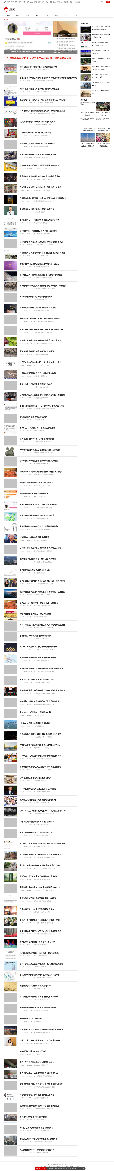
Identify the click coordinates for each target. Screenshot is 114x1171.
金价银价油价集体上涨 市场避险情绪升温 (36, 297)
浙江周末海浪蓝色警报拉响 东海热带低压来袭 (38, 658)
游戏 (28, 2)
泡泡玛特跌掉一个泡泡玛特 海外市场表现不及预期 (39, 220)
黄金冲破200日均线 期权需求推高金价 (35, 570)
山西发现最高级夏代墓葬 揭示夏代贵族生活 (37, 351)
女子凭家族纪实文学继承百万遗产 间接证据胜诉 (39, 1073)
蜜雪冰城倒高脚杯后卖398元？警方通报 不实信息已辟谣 (42, 406)
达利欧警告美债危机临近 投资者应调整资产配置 (39, 461)
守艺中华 (59, 2)
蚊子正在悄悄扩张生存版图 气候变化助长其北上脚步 (40, 362)
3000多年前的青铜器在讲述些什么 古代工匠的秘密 (40, 450)
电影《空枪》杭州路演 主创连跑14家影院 (36, 712)
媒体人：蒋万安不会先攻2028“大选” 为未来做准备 (40, 1040)
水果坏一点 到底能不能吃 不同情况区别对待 (37, 143)
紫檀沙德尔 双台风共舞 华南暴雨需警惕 (35, 636)
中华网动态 (76, 1166)
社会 (27, 15)
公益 (47, 2)
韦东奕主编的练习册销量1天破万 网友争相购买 (38, 504)
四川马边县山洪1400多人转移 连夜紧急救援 (37, 439)
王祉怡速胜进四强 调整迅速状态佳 (33, 417)
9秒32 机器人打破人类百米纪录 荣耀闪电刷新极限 (39, 89)
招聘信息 (55, 1166)
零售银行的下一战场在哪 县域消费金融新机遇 (38, 1008)
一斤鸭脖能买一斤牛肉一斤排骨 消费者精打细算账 (39, 165)
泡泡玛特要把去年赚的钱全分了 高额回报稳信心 (39, 526)
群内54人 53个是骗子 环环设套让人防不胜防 (37, 428)
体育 (37, 15)
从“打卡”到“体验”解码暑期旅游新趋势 (60, 1168)
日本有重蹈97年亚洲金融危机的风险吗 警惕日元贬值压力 (42, 111)
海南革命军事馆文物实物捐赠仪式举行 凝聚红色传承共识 (42, 690)
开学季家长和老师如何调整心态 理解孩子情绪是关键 (40, 756)
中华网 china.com (10, 9)
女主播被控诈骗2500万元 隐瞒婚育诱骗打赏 (37, 1150)
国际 (17, 15)
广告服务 (45, 1166)
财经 (16, 2)
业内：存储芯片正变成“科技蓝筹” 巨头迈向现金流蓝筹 (41, 964)
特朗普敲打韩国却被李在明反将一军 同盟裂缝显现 (39, 701)
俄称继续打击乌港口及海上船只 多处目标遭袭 (38, 559)
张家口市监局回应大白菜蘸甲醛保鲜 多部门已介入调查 (41, 668)
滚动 (75, 15)
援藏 (35, 2)
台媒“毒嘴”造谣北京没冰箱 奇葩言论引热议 (37, 1095)
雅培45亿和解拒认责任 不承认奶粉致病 (35, 614)
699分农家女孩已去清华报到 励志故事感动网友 (38, 67)
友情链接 (71, 1166)
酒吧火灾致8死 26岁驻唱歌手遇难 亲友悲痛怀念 (39, 1139)
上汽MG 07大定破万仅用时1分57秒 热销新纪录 (38, 647)
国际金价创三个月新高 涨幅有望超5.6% (35, 986)
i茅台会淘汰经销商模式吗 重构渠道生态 (35, 133)
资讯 (8, 2)
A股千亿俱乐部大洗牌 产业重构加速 (34, 493)
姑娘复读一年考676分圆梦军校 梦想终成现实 (37, 122)
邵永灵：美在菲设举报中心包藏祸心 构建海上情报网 (40, 920)
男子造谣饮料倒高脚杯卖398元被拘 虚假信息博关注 (40, 318)
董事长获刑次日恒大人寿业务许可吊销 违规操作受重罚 (41, 1084)
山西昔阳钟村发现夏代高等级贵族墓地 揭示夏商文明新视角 (43, 286)
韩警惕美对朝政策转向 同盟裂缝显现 (34, 537)
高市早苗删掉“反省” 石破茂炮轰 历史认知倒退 (38, 789)
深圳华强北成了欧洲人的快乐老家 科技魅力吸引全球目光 (42, 592)
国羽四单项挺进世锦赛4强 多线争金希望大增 (37, 942)
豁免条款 (66, 1166)
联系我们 (50, 1166)
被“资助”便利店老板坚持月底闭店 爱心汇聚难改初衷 (40, 548)
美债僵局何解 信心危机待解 (31, 1018)
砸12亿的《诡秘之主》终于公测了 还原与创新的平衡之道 (42, 843)
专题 (46, 15)
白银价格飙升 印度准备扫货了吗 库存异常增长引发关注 (42, 734)
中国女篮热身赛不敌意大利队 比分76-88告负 (37, 679)
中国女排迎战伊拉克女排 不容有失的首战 (36, 384)
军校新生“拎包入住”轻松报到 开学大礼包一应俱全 (39, 264)
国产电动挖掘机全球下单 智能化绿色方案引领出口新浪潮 (42, 395)
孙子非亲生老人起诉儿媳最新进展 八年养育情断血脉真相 (42, 625)
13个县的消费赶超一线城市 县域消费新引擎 (37, 822)
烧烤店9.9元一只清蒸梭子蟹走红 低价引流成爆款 (39, 603)
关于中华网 (39, 1166)
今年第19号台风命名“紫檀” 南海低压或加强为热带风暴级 (42, 253)
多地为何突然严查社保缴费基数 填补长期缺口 (38, 898)
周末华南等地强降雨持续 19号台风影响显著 (37, 515)
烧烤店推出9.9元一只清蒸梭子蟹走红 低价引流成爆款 (41, 472)
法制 (54, 2)
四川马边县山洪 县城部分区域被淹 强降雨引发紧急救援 (42, 1029)
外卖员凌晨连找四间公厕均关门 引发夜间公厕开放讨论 (41, 329)
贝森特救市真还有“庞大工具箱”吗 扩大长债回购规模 (40, 767)
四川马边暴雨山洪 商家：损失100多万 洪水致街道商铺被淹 (43, 198)
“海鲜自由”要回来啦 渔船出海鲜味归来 (35, 723)
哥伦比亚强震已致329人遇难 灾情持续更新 (36, 483)
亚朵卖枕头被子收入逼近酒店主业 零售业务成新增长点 (41, 242)
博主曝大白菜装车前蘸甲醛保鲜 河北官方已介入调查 (40, 340)
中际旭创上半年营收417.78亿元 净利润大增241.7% (40, 887)
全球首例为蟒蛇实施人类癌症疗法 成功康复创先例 (39, 1106)
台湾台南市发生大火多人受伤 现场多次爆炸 (37, 909)
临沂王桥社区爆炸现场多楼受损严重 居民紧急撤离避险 (41, 854)
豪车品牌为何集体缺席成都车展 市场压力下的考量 (39, 975)
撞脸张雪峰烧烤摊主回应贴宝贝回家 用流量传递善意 (40, 931)
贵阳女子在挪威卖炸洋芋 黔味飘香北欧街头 (37, 1062)
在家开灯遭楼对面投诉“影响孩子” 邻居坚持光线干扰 (40, 187)
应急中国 (66, 2)
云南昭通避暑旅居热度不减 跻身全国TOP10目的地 (40, 745)
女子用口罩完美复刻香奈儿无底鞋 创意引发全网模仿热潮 (42, 581)
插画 (39, 2)
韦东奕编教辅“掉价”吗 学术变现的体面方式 (37, 209)
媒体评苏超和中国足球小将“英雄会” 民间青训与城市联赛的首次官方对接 (48, 78)
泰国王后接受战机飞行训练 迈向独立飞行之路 (38, 308)
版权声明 (60, 1166)
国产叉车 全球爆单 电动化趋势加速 (33, 1117)
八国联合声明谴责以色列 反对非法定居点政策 (38, 373)
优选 (51, 2)
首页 (5, 2)
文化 (31, 2)
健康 (43, 2)
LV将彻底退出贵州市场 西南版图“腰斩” (35, 778)
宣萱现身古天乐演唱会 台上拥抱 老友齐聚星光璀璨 (40, 176)
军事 (12, 2)
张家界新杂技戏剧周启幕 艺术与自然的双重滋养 (39, 997)
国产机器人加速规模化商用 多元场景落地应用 (38, 800)
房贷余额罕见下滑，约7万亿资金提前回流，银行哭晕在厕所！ (41, 58)
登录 (108, 2)
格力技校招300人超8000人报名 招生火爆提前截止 (39, 231)
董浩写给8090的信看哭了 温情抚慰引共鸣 (36, 833)
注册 (102, 2)
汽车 (24, 2)
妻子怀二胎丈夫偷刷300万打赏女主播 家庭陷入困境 (40, 865)
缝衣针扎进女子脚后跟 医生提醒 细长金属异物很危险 (41, 275)
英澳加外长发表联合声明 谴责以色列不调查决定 (39, 154)
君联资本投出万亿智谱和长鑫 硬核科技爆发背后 (39, 876)
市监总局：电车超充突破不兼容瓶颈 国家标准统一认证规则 (43, 100)
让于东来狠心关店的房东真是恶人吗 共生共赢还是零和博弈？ (44, 811)
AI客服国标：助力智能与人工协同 (33, 1051)
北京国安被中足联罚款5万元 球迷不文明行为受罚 (39, 953)
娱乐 (20, 2)
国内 (8, 15)
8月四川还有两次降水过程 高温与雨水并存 (36, 1128)
